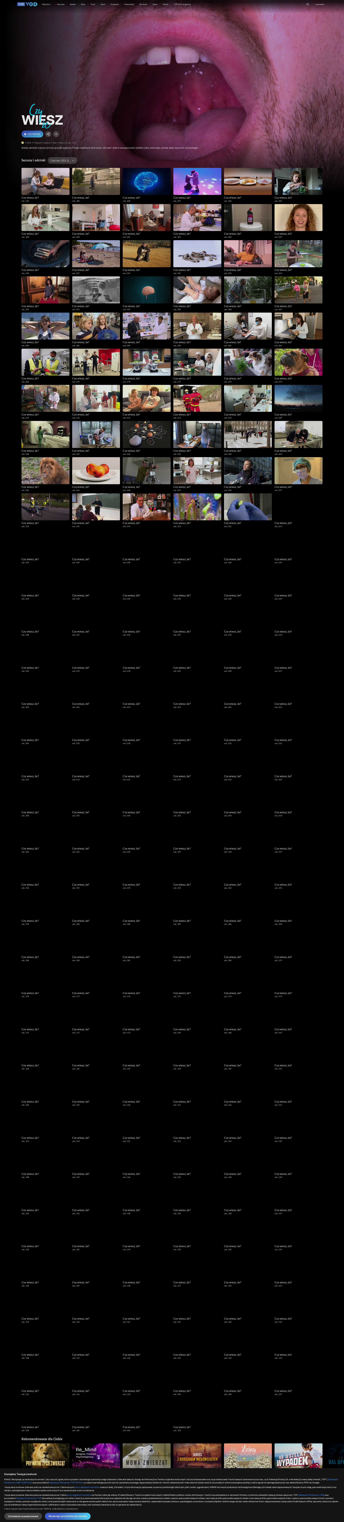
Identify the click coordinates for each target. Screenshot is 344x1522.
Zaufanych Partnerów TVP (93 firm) (66, 1482)
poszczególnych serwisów (87, 1487)
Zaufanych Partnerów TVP (29, 1498)
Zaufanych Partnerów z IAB (311, 1495)
